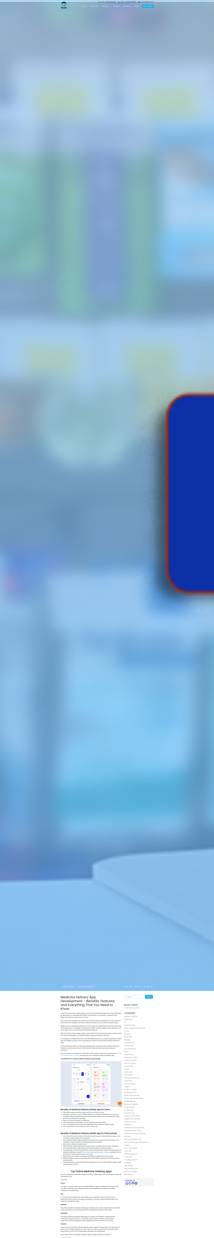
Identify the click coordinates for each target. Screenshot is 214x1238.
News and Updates (131, 1104)
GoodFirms (128, 1081)
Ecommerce (128, 1066)
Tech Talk (127, 1151)
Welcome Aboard (130, 1171)
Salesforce (128, 1125)
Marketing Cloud (130, 1092)
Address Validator (130, 1016)
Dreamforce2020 (130, 1060)
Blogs (137, 6)
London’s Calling (130, 1089)
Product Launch (130, 1122)
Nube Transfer (129, 1107)
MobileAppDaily (130, 1101)
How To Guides (68, 987)
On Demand (128, 1110)
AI (124, 1022)
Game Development (131, 1078)
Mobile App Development (87, 987)
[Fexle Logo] (64, 5)
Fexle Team (138, 986)
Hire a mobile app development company (96, 1152)
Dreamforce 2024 (130, 1057)
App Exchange (129, 1025)
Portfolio (116, 6)
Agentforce (128, 1019)
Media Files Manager (132, 1095)
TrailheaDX (128, 1157)
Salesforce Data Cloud (132, 1130)
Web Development (131, 1168)
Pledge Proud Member (132, 1119)
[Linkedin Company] (136, 1183)
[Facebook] (127, 1183)
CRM (126, 1051)
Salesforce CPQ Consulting (134, 1127)
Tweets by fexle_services (131, 1008)
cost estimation (130, 1048)
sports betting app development (136, 1142)
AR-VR (126, 1031)
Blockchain (128, 1037)
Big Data (127, 1034)
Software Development (133, 1139)
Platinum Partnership (132, 1116)
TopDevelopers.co (131, 1154)
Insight (126, 1086)
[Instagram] (133, 1183)
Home (84, 6)
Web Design (128, 1165)
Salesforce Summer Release (134, 1133)
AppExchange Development (134, 1028)
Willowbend (128, 1174)
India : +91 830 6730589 (128, 2)
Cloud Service (129, 1043)
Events (126, 1069)
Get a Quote (147, 6)
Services (127, 1136)
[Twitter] (130, 1183)
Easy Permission (130, 1063)
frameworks (128, 1075)
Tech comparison (130, 1148)
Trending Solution (130, 1160)
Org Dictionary (129, 1113)
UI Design (127, 1163)
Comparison (129, 1046)
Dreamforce (128, 1054)
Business (127, 1040)
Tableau (127, 1145)
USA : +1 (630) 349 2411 (108, 2)
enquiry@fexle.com (146, 2)
